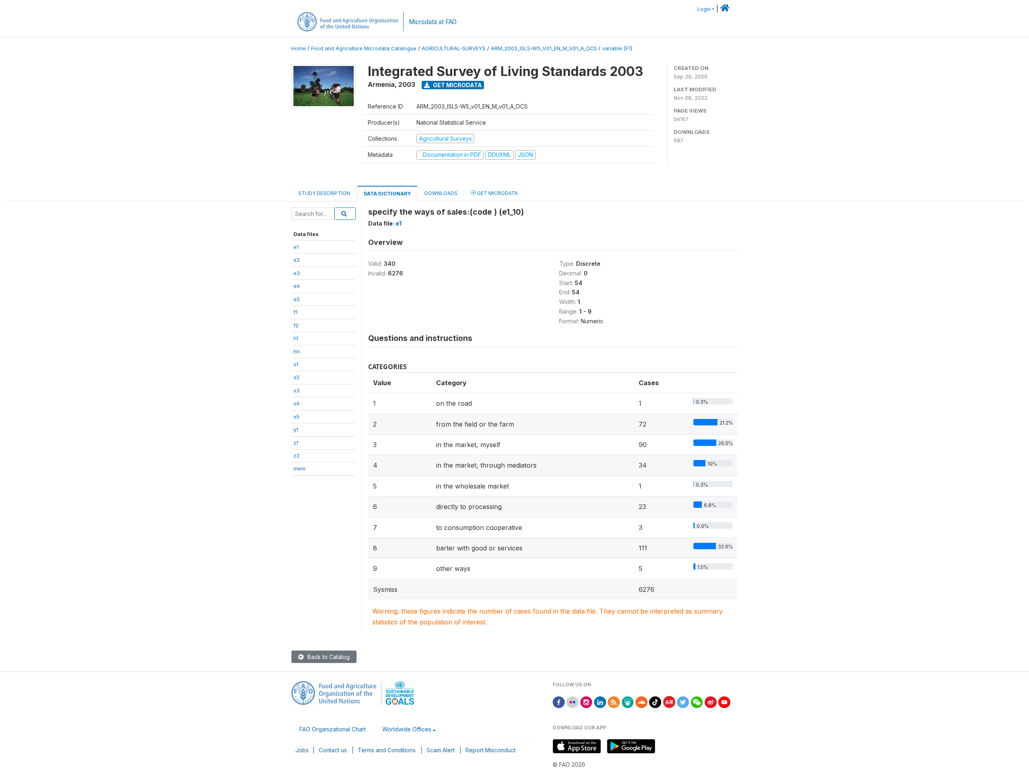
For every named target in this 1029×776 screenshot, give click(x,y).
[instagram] (586, 701)
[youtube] (724, 701)
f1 (295, 312)
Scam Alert (440, 750)
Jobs (302, 750)
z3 (296, 455)
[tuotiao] (669, 701)
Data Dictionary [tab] (387, 194)
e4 (296, 286)
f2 (296, 325)
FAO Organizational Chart (332, 729)
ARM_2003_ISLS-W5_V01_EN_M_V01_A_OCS (544, 48)
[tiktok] (655, 701)
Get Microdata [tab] (497, 193)
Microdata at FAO (433, 22)
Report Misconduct (490, 750)
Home (298, 48)
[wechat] (697, 701)
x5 (296, 416)
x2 (296, 377)
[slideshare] (628, 701)
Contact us (333, 750)
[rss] (614, 701)
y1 (295, 429)
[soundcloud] (641, 701)
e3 (296, 273)
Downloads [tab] (440, 193)
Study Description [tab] (324, 193)
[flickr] (572, 701)
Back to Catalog (328, 656)
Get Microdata (457, 85)
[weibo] (711, 701)
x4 (296, 403)
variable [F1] (617, 48)
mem (299, 468)
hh (296, 351)
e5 (296, 299)
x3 (296, 390)
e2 (296, 260)
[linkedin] (600, 701)
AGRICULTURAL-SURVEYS (454, 48)
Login (704, 9)
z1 (295, 442)
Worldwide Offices (406, 729)
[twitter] (683, 701)
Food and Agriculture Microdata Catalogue (363, 48)
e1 (296, 247)
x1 (295, 364)
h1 (295, 338)
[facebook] (559, 701)
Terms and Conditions (387, 750)
